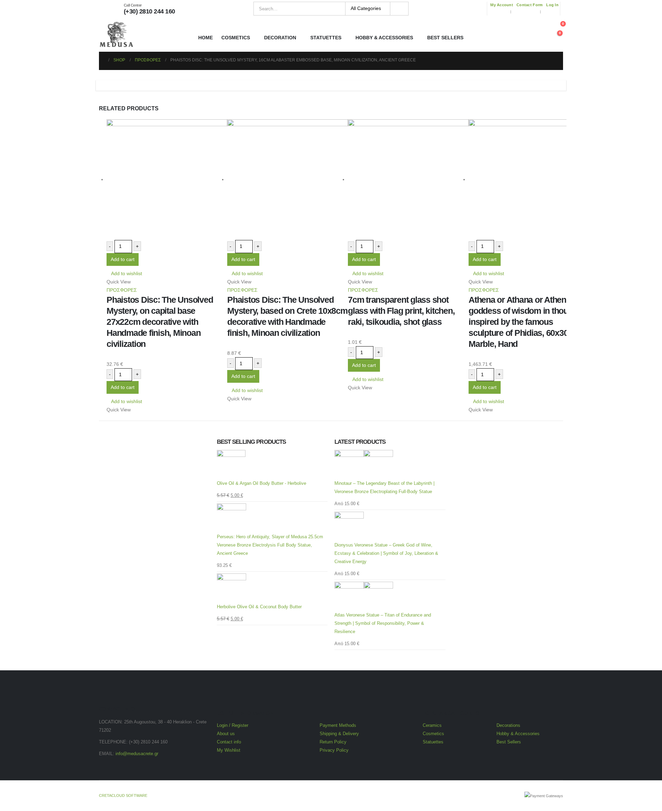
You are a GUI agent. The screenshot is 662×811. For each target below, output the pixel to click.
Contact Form (529, 5)
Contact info (229, 742)
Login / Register (232, 725)
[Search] (399, 8)
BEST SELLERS (445, 37)
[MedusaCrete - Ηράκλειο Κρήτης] (116, 34)
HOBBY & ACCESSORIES (384, 37)
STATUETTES (325, 37)
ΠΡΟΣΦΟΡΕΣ (122, 290)
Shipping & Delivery (339, 733)
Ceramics (432, 725)
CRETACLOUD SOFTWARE (123, 795)
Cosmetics (434, 733)
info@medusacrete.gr (137, 753)
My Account (501, 5)
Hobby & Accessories (518, 733)
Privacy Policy (334, 750)
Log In (552, 5)
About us (226, 733)
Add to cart (122, 259)
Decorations (508, 725)
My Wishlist (228, 750)
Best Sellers (508, 742)
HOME (205, 37)
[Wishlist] (537, 34)
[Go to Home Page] (101, 60)
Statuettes (433, 742)
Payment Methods (338, 725)
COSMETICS (235, 37)
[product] (167, 179)
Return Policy (333, 742)
